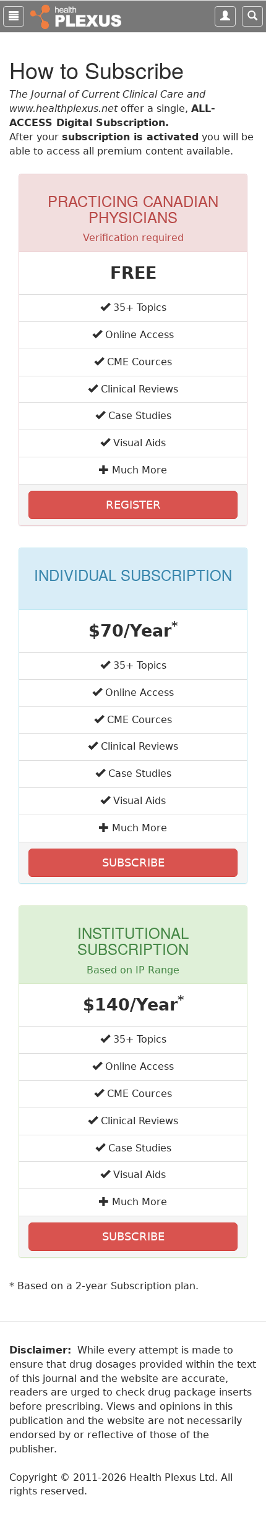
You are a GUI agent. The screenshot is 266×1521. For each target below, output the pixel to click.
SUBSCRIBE (133, 862)
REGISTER (133, 504)
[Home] (77, 16)
